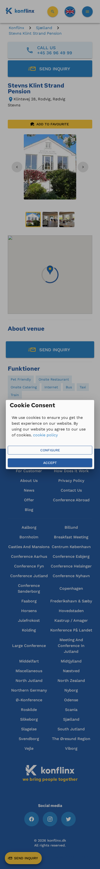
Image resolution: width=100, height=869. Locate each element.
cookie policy (45, 435)
